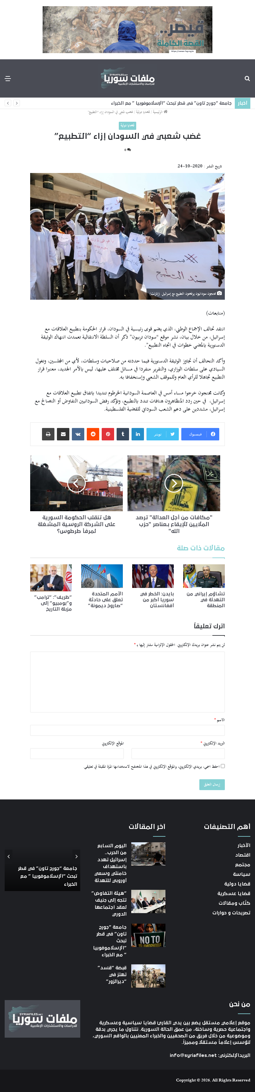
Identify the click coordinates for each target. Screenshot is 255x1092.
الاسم (219, 720)
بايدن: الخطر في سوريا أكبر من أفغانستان (157, 600)
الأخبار (244, 845)
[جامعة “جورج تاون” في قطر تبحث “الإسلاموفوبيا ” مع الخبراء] (148, 935)
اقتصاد (242, 855)
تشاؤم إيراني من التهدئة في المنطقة (206, 600)
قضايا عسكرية (233, 893)
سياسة (241, 874)
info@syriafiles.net (193, 1055)
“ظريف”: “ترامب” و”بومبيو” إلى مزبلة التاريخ (53, 603)
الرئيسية (158, 112)
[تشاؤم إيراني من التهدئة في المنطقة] (204, 576)
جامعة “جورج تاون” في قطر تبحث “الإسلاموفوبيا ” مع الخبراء (171, 103)
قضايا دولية (143, 112)
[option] (42, 857)
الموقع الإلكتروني (113, 743)
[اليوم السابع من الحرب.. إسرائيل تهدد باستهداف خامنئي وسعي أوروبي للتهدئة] (148, 854)
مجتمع (242, 864)
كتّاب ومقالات (234, 903)
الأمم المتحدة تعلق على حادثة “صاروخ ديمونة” (105, 600)
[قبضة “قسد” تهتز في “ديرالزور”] (148, 976)
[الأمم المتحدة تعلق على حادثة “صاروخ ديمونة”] (102, 576)
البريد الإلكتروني (213, 743)
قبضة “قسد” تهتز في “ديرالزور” (112, 975)
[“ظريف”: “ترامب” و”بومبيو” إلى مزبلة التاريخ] (51, 577)
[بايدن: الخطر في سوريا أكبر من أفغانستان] (153, 576)
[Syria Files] (127, 78)
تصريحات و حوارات (231, 913)
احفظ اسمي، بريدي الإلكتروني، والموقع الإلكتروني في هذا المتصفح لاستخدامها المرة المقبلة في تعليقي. (151, 767)
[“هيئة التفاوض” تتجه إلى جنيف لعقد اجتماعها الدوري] (148, 901)
